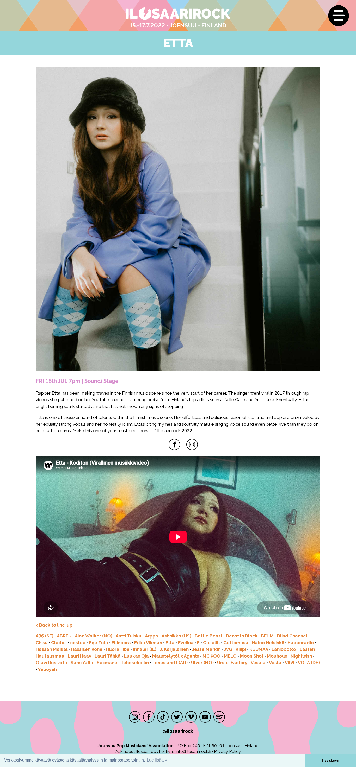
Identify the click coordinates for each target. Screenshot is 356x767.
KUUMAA (258, 649)
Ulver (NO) (202, 662)
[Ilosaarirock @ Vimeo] (191, 717)
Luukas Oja (136, 656)
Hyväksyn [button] (330, 760)
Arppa (151, 636)
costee (77, 642)
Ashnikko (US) (176, 636)
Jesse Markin (206, 649)
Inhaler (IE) (144, 649)
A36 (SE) (44, 636)
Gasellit (211, 642)
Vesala (258, 662)
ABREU (64, 636)
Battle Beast (209, 636)
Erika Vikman (148, 642)
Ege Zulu (98, 642)
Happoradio (300, 642)
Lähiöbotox (284, 649)
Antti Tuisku (129, 636)
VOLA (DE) (309, 662)
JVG (228, 649)
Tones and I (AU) (170, 662)
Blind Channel (292, 636)
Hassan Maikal (51, 649)
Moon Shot (251, 656)
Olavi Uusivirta (51, 662)
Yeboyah (47, 669)
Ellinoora (121, 642)
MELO (230, 656)
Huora (112, 649)
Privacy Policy (227, 751)
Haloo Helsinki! (268, 642)
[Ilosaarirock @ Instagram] (134, 717)
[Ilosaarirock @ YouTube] (205, 717)
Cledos (59, 642)
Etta (170, 642)
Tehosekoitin (135, 662)
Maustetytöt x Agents (175, 656)
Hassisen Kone (86, 649)
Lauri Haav (79, 656)
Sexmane (107, 662)
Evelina (186, 642)
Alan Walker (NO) (93, 636)
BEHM (267, 636)
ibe (126, 649)
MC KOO (211, 656)
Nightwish (301, 656)
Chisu (42, 642)
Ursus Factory (232, 662)
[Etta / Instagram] (192, 444)
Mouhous (277, 656)
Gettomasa (235, 642)
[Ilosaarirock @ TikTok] (163, 717)
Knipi (241, 649)
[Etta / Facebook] (174, 444)
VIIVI (289, 662)
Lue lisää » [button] (157, 760)
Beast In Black (241, 636)
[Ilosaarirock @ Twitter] (177, 717)
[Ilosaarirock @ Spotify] (219, 717)
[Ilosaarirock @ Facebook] (149, 717)
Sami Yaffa (82, 662)
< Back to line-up (54, 625)
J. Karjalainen (174, 649)
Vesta (275, 662)
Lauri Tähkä (108, 656)
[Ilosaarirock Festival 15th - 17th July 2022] (142, 17)
